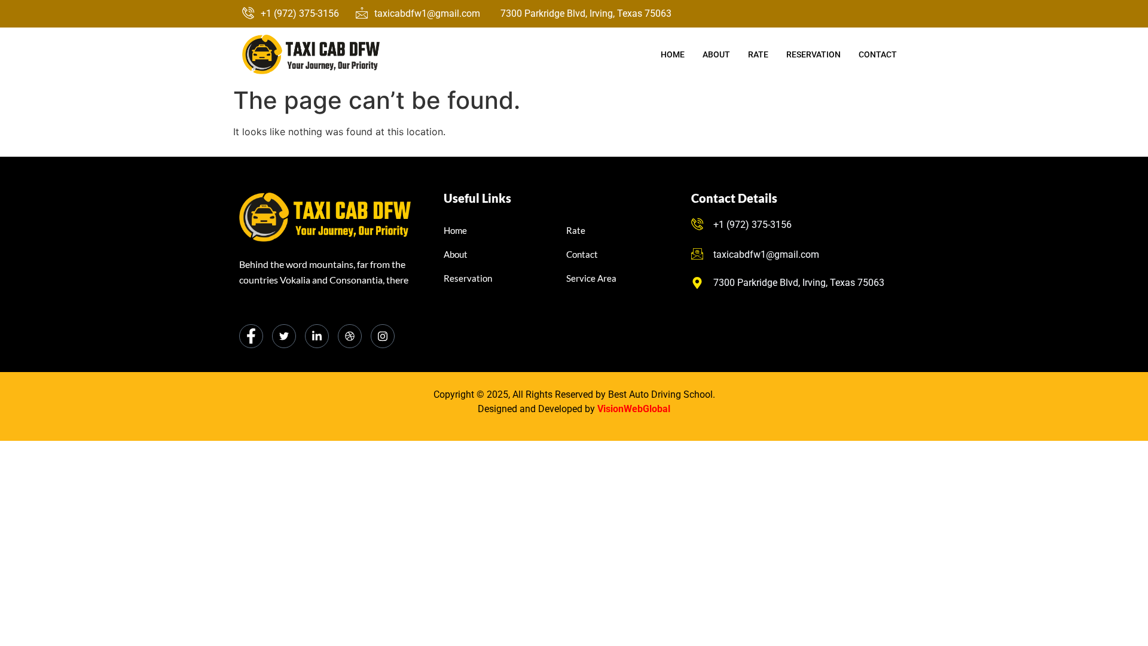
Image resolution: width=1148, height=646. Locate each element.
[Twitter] (284, 336)
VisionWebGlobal (633, 409)
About (716, 54)
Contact (878, 54)
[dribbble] (350, 336)
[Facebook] (251, 336)
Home (673, 54)
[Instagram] (383, 336)
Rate (758, 54)
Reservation (813, 54)
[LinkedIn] (317, 336)
